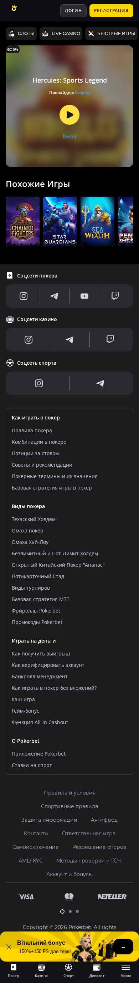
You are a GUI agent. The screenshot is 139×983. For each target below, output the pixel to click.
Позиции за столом (35, 453)
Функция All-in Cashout (40, 722)
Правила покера (32, 430)
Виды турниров (31, 587)
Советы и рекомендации (42, 464)
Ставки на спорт (32, 765)
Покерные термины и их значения (55, 476)
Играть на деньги (34, 640)
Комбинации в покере (39, 441)
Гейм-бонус (25, 710)
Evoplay (82, 92)
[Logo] (22, 10)
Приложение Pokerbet (39, 753)
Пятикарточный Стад (38, 576)
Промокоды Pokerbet (37, 622)
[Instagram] (24, 296)
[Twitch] (115, 296)
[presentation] (13, 970)
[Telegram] (54, 296)
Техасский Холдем (34, 519)
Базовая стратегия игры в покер (52, 487)
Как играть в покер (36, 417)
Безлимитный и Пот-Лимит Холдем (55, 553)
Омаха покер (27, 530)
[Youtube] (84, 296)
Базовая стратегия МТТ (41, 599)
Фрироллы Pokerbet (36, 610)
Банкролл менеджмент (40, 676)
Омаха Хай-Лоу (30, 542)
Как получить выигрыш (41, 653)
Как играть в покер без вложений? (54, 687)
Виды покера (28, 506)
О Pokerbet (26, 740)
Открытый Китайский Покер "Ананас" (58, 564)
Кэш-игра (23, 699)
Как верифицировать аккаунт (48, 665)
